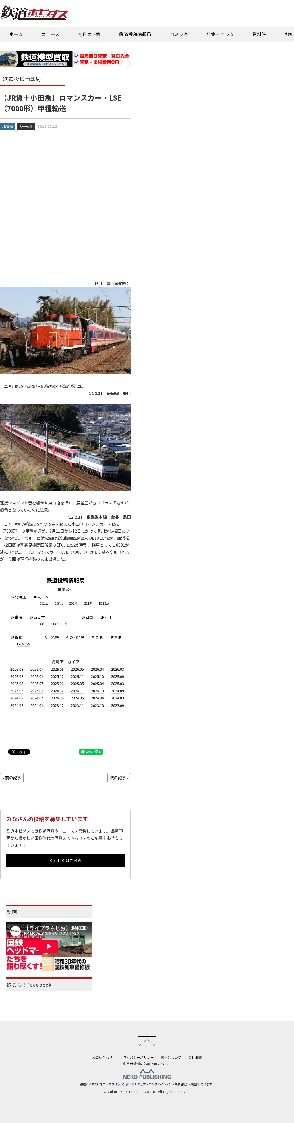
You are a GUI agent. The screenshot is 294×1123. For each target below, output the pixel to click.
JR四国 (87, 617)
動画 (12, 912)
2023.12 (57, 705)
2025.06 (57, 683)
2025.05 (77, 683)
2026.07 (36, 669)
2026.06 (57, 669)
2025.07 (36, 683)
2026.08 (16, 669)
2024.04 (97, 698)
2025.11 (77, 676)
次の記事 (118, 777)
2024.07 (36, 698)
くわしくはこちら (65, 860)
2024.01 (36, 705)
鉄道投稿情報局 (135, 34)
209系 (73, 603)
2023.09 (117, 705)
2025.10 (97, 676)
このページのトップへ (147, 1041)
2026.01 (36, 676)
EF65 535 (23, 644)
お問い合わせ (102, 1057)
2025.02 (16, 690)
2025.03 (117, 683)
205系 (59, 603)
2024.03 (117, 698)
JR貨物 (7, 126)
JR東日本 (41, 597)
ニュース (50, 34)
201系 (44, 603)
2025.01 (36, 690)
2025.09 (117, 676)
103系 (40, 623)
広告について (171, 1057)
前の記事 (13, 777)
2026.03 (117, 669)
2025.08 (16, 683)
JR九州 (106, 617)
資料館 (259, 34)
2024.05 (77, 698)
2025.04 (97, 683)
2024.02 (16, 705)
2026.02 (16, 676)
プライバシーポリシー (136, 1057)
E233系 (104, 603)
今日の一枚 (89, 34)
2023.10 (97, 705)
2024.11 (77, 690)
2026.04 (97, 669)
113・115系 (59, 623)
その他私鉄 (75, 637)
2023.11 (77, 705)
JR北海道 (18, 597)
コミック (179, 34)
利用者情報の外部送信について (147, 1063)
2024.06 (57, 698)
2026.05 (77, 669)
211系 (88, 603)
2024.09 (117, 690)
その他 (97, 637)
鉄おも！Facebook (29, 984)
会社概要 (195, 1057)
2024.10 (97, 690)
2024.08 (16, 698)
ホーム (16, 34)
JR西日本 (37, 617)
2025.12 (57, 676)
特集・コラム (220, 34)
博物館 (115, 637)
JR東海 (16, 617)
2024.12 (57, 690)
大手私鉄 (26, 126)
